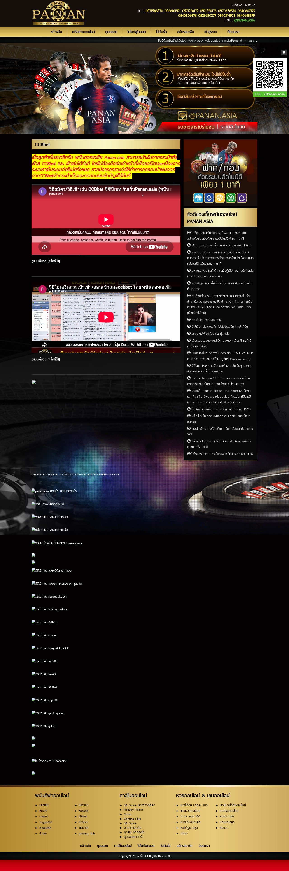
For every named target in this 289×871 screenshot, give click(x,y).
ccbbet (43, 816)
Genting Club (132, 819)
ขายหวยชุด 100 (190, 816)
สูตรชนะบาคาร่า (133, 837)
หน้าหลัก (56, 31)
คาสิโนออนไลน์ (123, 845)
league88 (45, 828)
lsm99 (43, 811)
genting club (87, 833)
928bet (83, 822)
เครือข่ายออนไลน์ (83, 31)
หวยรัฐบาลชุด (189, 828)
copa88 (83, 811)
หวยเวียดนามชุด (190, 822)
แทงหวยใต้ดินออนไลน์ (233, 805)
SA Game (130, 823)
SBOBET (84, 805)
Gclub (43, 833)
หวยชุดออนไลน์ (229, 811)
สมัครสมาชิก (185, 31)
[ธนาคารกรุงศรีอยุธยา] (205, 190)
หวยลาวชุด (227, 816)
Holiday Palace (133, 810)
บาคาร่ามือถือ (132, 828)
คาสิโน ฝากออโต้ (134, 832)
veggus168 (45, 822)
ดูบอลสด (111, 31)
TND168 (83, 828)
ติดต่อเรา (233, 31)
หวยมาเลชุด (227, 822)
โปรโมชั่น (161, 31)
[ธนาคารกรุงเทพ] (250, 190)
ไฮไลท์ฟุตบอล (137, 31)
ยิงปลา (224, 828)
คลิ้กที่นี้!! (54, 261)
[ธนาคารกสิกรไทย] (190, 190)
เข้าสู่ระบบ (210, 31)
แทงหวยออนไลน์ (190, 811)
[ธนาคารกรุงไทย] (235, 190)
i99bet (83, 816)
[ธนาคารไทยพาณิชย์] (220, 190)
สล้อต (184, 833)
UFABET (44, 805)
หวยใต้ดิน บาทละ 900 (194, 805)
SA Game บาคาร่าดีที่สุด (139, 805)
